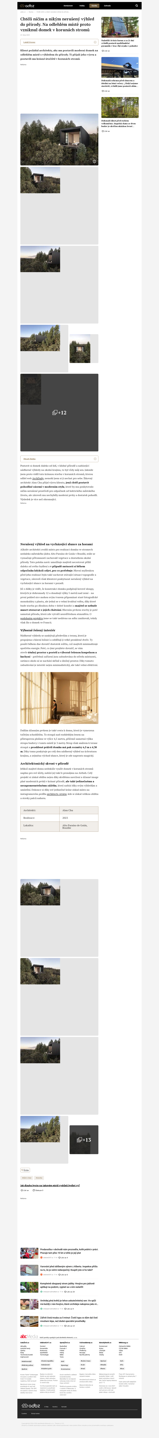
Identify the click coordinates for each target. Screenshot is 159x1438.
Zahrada (107, 6)
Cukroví (82, 1346)
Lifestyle (102, 1350)
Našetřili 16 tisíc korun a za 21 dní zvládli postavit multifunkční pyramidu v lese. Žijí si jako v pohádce (119, 43)
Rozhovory (43, 1350)
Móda (101, 1353)
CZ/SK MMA (123, 1348)
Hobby (82, 6)
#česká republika (47, 1361)
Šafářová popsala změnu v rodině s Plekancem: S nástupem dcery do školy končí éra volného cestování (68, 1391)
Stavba (94, 6)
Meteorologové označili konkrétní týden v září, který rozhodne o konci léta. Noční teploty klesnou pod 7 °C (108, 1378)
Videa (121, 1350)
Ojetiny (22, 1350)
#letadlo (103, 1365)
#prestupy (64, 1365)
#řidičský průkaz (27, 1365)
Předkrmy (83, 1350)
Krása (101, 1348)
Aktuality (23, 1346)
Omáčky (82, 1348)
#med (83, 1369)
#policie (24, 1369)
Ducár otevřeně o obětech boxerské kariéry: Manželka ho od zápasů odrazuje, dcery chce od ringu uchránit (68, 1379)
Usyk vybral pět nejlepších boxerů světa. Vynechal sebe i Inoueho (127, 1384)
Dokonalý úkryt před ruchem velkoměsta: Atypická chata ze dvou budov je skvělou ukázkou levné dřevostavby (118, 123)
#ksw (122, 1369)
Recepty (82, 1353)
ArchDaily (37, 478)
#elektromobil (26, 1361)
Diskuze (39, 1190)
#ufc (121, 1361)
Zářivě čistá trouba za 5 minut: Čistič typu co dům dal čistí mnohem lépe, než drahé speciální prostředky (69, 1319)
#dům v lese (26, 1178)
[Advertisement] (59, 83)
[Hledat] (136, 5)
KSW (120, 1355)
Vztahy (101, 1355)
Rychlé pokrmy (85, 1355)
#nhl (62, 1361)
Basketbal (63, 1346)
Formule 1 (63, 1348)
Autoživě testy (25, 1348)
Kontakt (64, 1407)
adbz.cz (23, 12)
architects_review (57, 794)
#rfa (121, 1365)
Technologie (44, 1355)
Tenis (62, 1357)
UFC (120, 1353)
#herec (102, 1369)
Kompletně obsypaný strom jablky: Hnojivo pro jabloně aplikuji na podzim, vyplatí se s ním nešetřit (67, 1285)
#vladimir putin (46, 1369)
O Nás (46, 1407)
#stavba (39, 1178)
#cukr (83, 1365)
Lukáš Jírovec (29, 42)
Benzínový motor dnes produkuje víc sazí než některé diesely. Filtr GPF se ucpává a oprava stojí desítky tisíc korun (28, 1388)
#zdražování (45, 1365)
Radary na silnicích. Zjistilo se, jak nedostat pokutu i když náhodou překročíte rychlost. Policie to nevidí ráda (49, 1378)
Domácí (42, 1346)
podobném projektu (31, 618)
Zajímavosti (24, 1357)
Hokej (62, 1353)
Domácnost (68, 6)
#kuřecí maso (85, 1361)
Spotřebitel (44, 1353)
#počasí (103, 1361)
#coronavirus (65, 1369)
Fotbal (62, 1350)
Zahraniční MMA (124, 1346)
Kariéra (55, 1407)
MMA (61, 1355)
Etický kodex (35, 1413)
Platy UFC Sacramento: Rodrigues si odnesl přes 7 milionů (127, 1376)
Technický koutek (26, 1355)
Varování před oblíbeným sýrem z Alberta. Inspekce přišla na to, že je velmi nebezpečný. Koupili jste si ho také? (69, 1268)
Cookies (24, 1413)
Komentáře (44, 1348)
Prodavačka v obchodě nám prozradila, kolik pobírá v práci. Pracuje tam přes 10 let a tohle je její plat (69, 1251)
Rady (22, 1353)
